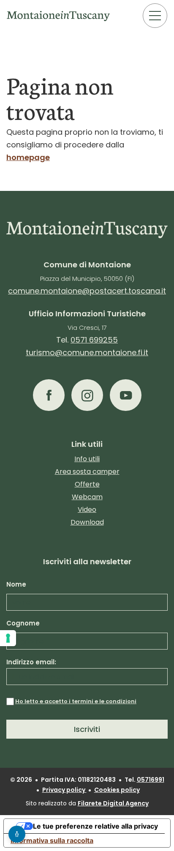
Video (87, 509)
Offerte (87, 484)
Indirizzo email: (31, 662)
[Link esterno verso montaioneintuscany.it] (58, 15)
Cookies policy (117, 790)
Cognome (23, 623)
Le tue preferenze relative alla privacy (95, 826)
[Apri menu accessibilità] (16, 834)
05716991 (150, 779)
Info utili (87, 459)
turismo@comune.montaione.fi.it (87, 352)
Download (87, 522)
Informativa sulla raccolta (52, 840)
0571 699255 (94, 339)
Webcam (87, 497)
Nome (16, 584)
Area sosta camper (87, 471)
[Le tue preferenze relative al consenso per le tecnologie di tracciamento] (8, 638)
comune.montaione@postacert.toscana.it (87, 290)
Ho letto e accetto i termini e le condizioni (75, 701)
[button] (49, 395)
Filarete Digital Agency (113, 803)
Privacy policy (64, 790)
